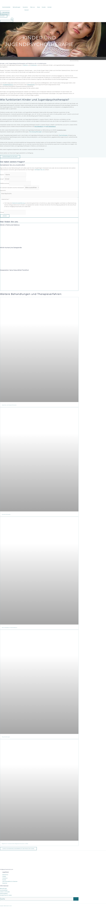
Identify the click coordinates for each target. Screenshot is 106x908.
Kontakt (50, 7)
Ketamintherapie (6, 514)
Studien (44, 7)
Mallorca (25, 65)
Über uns (32, 7)
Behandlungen (16, 7)
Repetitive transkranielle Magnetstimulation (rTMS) (15, 843)
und (45, 126)
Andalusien (34, 65)
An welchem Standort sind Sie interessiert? (12, 187)
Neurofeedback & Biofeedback (9, 627)
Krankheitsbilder (6, 7)
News (38, 7)
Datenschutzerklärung (18, 203)
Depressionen (31, 84)
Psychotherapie (63, 135)
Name (2, 174)
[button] (6, 7)
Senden (5, 215)
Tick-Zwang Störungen (35, 131)
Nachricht (3, 190)
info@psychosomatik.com (6, 869)
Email (2, 179)
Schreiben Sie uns (40, 169)
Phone (2, 212)
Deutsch (26, 10)
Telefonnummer (4, 183)
